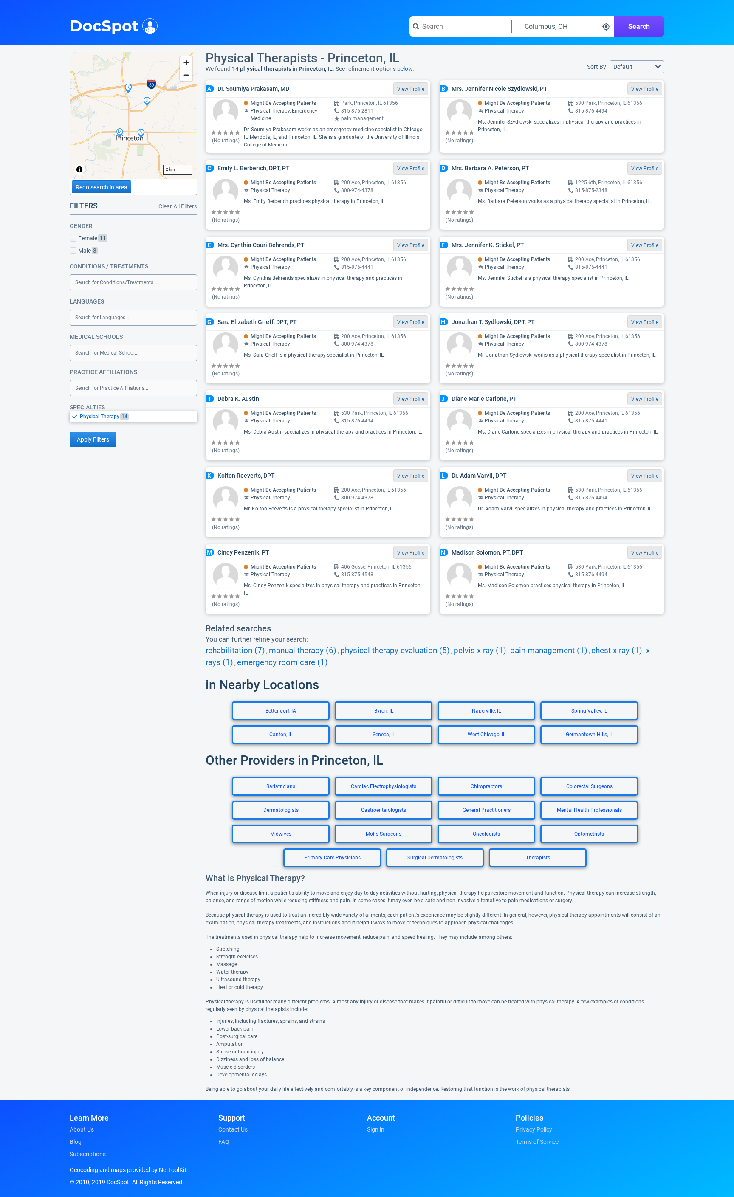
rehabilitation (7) (235, 650)
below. (405, 68)
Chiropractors (486, 786)
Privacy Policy (534, 1129)
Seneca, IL (384, 735)
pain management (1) (548, 650)
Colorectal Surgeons (589, 786)
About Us (82, 1129)
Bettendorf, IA (280, 711)
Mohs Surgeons (383, 834)
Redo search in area (101, 187)
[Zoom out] (186, 75)
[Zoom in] (186, 62)
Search (639, 27)
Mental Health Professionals (589, 810)
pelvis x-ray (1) (480, 650)
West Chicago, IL (486, 735)
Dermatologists (281, 810)
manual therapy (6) (302, 650)
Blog (76, 1141)
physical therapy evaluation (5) (395, 650)
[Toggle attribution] (79, 169)
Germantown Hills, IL (589, 735)
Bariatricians (280, 786)
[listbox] (133, 416)
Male (87, 250)
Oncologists (486, 834)
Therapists (538, 858)
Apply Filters (93, 439)
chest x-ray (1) (616, 650)
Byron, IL (383, 711)
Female (92, 238)
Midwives (280, 834)
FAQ (223, 1141)
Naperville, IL (486, 711)
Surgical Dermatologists (435, 858)
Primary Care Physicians (332, 858)
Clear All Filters (177, 206)
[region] (133, 115)
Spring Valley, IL (589, 711)
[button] (637, 66)
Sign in (375, 1129)
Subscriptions (88, 1154)
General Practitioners (487, 810)
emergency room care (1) (282, 662)
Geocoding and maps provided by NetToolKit (128, 1169)
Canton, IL (280, 735)
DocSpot (104, 25)
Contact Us (233, 1129)
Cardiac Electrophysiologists (383, 786)
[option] (138, 416)
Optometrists (589, 834)
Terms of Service (537, 1141)
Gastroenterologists (383, 810)
